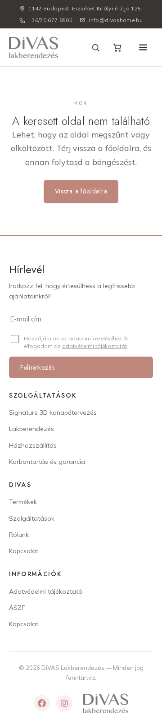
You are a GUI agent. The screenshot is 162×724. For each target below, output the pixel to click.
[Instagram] (64, 703)
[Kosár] (117, 47)
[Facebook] (42, 703)
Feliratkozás (37, 367)
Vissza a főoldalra (81, 191)
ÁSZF (17, 608)
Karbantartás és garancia (47, 462)
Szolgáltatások (31, 518)
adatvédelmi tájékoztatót (94, 346)
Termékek (23, 502)
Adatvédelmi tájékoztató (45, 591)
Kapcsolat (23, 551)
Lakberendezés (31, 429)
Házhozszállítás (33, 445)
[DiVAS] (33, 47)
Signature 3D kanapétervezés (53, 412)
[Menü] (143, 47)
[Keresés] (95, 47)
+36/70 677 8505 (50, 20)
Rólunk (19, 535)
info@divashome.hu (116, 20)
